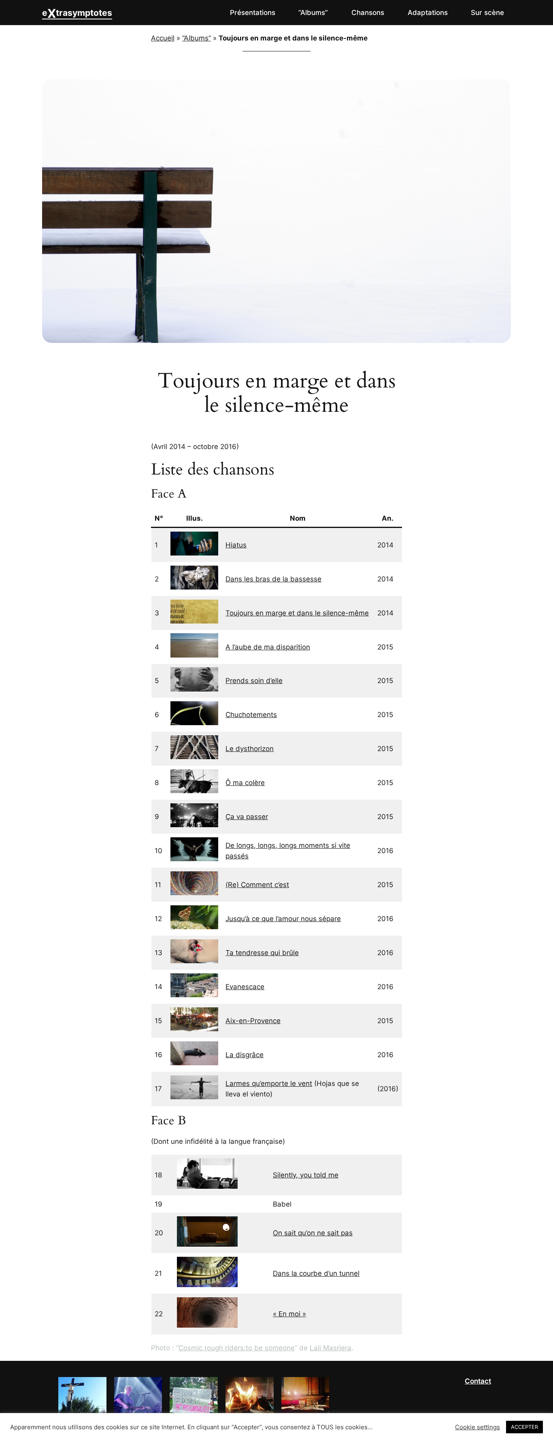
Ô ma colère (245, 783)
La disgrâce (244, 1055)
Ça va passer (246, 817)
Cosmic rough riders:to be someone (237, 1348)
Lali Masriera (330, 1348)
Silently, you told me (305, 1175)
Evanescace (244, 987)
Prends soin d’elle (254, 681)
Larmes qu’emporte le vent (268, 1083)
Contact (478, 1381)
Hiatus (236, 545)
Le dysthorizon (249, 749)
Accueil (162, 38)
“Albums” (196, 38)
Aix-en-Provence (253, 1021)
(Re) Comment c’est (257, 885)
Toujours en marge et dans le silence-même (297, 613)
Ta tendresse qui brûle (262, 953)
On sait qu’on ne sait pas (313, 1233)
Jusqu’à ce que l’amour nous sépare (283, 919)
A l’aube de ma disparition (267, 647)
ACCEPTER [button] (524, 1427)
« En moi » (289, 1314)
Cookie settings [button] (477, 1427)
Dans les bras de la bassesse (273, 579)
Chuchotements (251, 715)
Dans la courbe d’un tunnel (316, 1273)
